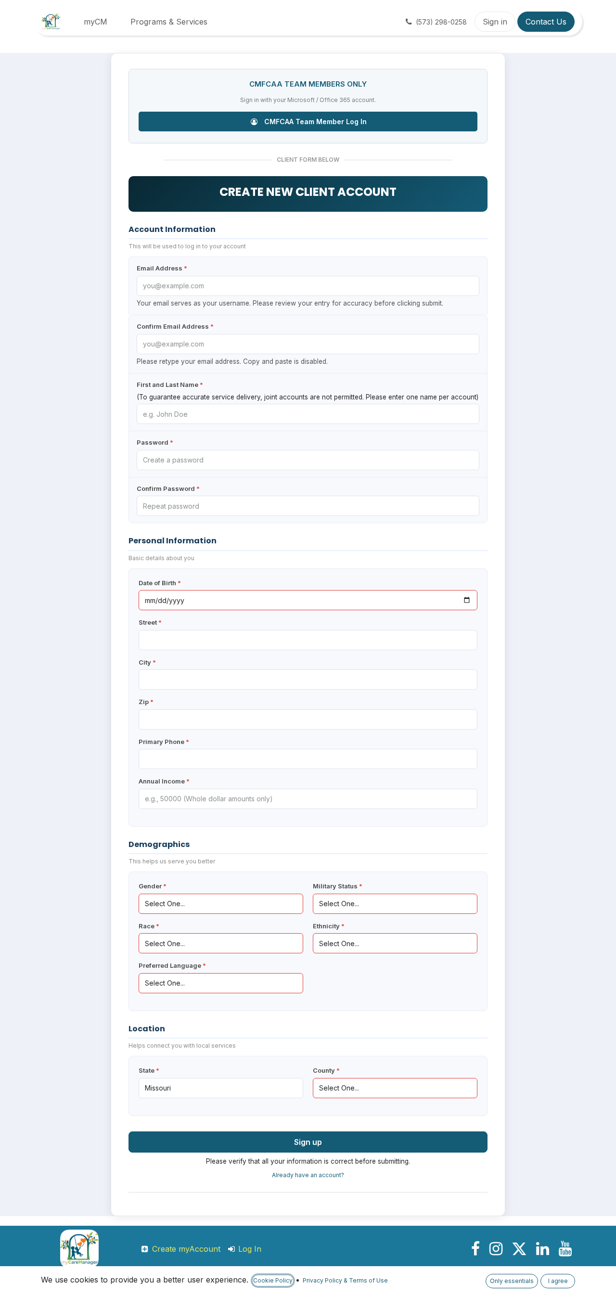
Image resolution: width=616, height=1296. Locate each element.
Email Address (162, 268)
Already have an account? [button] (308, 1175)
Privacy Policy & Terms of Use (345, 1280)
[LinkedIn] (542, 1248)
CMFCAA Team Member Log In (314, 121)
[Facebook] (475, 1248)
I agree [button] (558, 1280)
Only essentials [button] (512, 1280)
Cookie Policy (273, 1280)
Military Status (337, 886)
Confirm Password (168, 488)
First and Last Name (170, 384)
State (149, 1070)
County (326, 1070)
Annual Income (164, 781)
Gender (153, 886)
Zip (146, 702)
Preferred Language (172, 965)
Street (150, 622)
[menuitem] (95, 21)
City (147, 662)
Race (149, 926)
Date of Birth (160, 583)
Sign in (495, 21)
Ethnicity (329, 926)
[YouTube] (565, 1248)
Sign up (308, 1142)
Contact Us (546, 21)
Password (155, 442)
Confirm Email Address (175, 326)
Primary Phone (164, 741)
